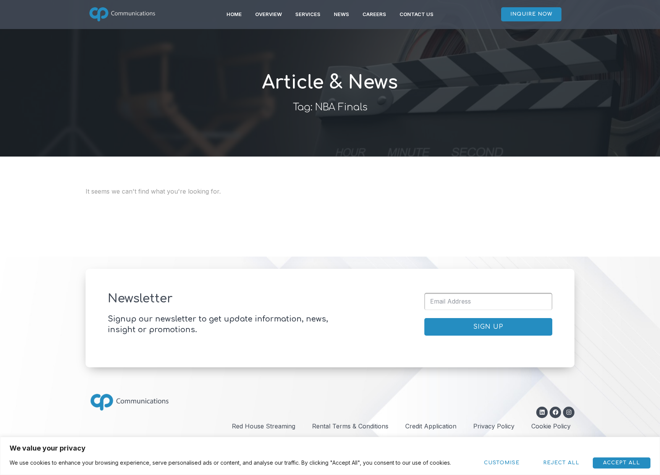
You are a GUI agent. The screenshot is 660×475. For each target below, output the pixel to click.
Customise (501, 462)
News (341, 14)
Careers (374, 14)
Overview (268, 14)
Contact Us (417, 14)
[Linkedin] (542, 412)
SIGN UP (488, 326)
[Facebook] (555, 412)
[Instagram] (568, 412)
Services (307, 14)
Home (234, 14)
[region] (330, 456)
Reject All (561, 462)
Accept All (621, 462)
